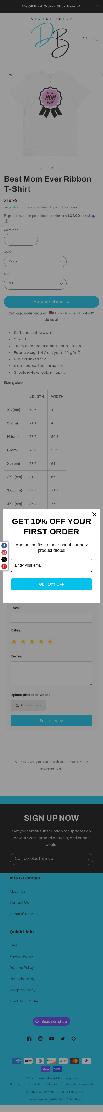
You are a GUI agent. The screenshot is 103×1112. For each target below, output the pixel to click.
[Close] (94, 514)
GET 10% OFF (51, 584)
